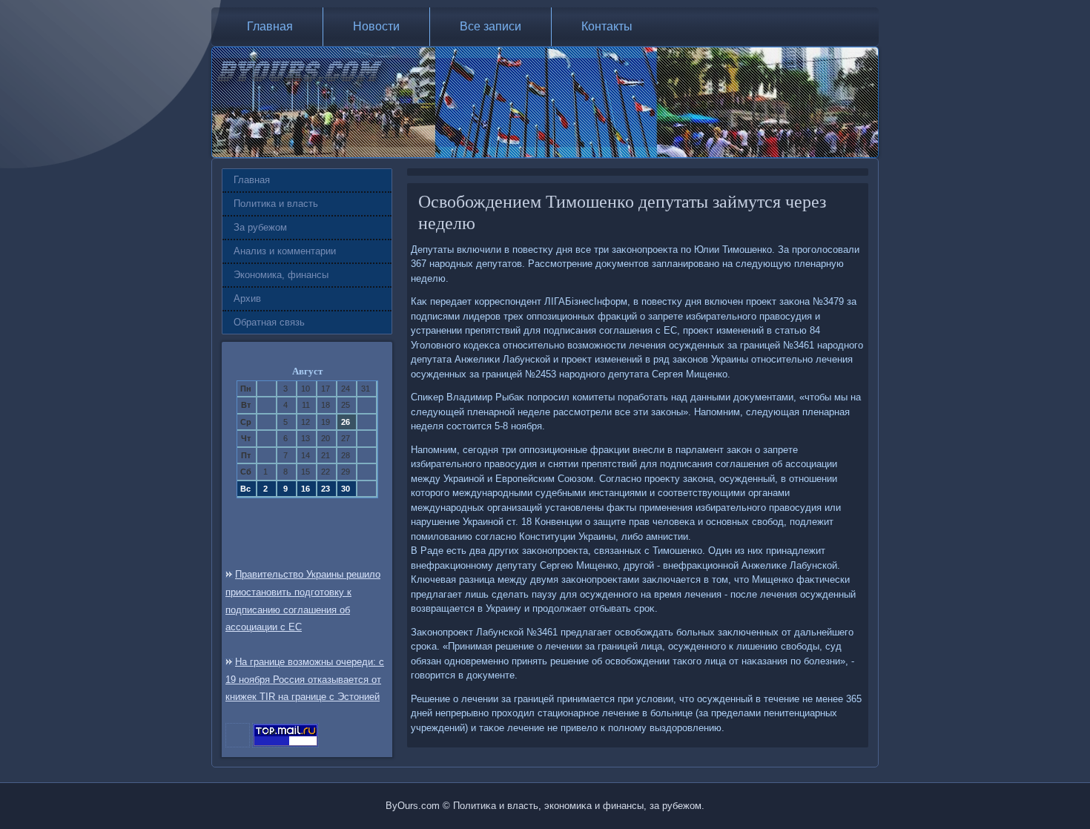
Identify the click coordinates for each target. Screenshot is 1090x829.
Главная (270, 26)
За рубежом (260, 227)
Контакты (606, 26)
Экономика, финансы (281, 274)
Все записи (490, 26)
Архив (247, 298)
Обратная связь (269, 322)
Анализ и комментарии (285, 251)
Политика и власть (276, 203)
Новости (376, 26)
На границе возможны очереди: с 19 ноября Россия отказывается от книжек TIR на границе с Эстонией (304, 679)
